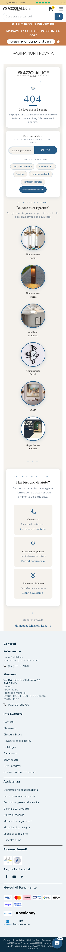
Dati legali (10, 747)
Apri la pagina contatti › (33, 529)
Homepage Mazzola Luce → (33, 625)
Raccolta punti (12, 840)
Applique (20, 174)
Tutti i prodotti (12, 766)
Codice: (31, 41)
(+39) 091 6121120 (18, 666)
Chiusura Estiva (13, 734)
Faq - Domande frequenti (19, 796)
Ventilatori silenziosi (33, 182)
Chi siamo (9, 728)
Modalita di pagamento (18, 821)
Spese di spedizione (16, 833)
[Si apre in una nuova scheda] (8, 861)
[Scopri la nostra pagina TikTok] (22, 877)
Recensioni (10, 753)
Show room (11, 759)
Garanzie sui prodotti (16, 808)
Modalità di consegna (17, 827)
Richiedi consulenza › (33, 561)
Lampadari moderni (22, 166)
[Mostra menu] (61, 8)
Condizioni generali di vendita (21, 802)
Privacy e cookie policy (17, 740)
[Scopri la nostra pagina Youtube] (14, 877)
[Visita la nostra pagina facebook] (7, 877)
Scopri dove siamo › (33, 592)
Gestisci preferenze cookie (20, 772)
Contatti (10, 643)
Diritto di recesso (14, 815)
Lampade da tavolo (41, 174)
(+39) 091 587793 (18, 704)
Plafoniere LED (46, 166)
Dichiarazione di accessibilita (21, 789)
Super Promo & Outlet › (33, 189)
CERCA (46, 150)
